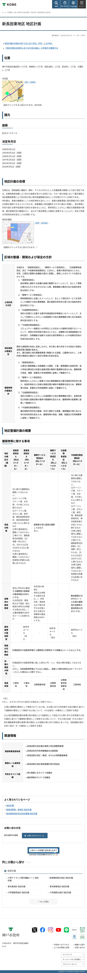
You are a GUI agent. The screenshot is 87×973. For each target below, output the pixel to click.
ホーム (4, 12)
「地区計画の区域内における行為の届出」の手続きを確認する (31, 48)
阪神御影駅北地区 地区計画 (61, 877)
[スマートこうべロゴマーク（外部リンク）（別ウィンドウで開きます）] (82, 930)
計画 (15, 12)
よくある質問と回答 (61, 947)
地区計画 (33, 12)
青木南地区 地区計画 (16, 886)
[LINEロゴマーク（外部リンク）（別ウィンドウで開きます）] (66, 929)
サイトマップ (67, 954)
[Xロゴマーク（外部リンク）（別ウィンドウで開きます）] (34, 930)
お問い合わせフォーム (35, 835)
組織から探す (80, 944)
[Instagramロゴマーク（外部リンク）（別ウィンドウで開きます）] (50, 929)
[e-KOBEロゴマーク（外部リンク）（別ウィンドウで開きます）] (74, 936)
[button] (56, 4)
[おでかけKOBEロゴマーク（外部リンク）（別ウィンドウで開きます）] (82, 936)
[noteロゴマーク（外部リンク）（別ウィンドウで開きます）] (74, 929)
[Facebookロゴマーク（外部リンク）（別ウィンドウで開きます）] (42, 929)
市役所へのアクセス (61, 944)
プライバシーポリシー (70, 964)
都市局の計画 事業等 (23, 12)
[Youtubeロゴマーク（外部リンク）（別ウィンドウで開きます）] (58, 930)
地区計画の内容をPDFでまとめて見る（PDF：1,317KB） (29, 43)
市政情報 (9, 12)
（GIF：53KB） (30, 82)
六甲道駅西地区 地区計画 (18, 892)
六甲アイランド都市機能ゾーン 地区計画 (23, 879)
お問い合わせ (80, 947)
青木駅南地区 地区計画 (59, 886)
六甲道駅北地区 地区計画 (60, 892)
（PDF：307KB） (41, 222)
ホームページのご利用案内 (72, 959)
